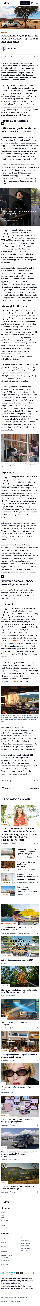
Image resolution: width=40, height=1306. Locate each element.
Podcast (3, 1212)
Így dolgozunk (5, 1264)
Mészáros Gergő (22, 882)
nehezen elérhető (16, 640)
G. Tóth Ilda (4, 843)
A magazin (4, 1238)
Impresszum (5, 1260)
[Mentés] (38, 56)
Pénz (2, 1217)
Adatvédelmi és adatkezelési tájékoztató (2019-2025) (17, 1280)
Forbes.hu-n (16, 681)
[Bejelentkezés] (32, 3)
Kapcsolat (4, 1251)
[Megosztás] (35, 56)
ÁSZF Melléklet (25, 1243)
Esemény (4, 1246)
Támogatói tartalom (27, 1251)
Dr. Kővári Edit (21, 857)
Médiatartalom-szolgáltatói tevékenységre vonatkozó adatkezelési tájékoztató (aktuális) (17, 1282)
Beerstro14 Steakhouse (22, 869)
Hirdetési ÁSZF (25, 1245)
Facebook (4, 1301)
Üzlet (2, 1215)
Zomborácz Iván (6, 1159)
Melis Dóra (4, 995)
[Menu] (37, 3)
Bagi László (4, 1192)
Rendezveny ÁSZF (26, 1248)
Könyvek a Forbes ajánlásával (6, 1256)
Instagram (18, 1301)
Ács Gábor (20, 894)
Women (3, 1225)
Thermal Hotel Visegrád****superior (12, 933)
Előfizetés (25, 3)
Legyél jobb (4, 1220)
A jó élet (3, 1223)
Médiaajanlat (25, 1238)
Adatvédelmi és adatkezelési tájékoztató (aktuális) (16, 1278)
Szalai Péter (5, 1028)
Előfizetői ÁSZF (25, 1240)
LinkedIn (11, 1301)
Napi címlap (4, 1228)
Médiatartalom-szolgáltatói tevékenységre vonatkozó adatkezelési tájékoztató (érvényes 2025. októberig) (17, 1285)
